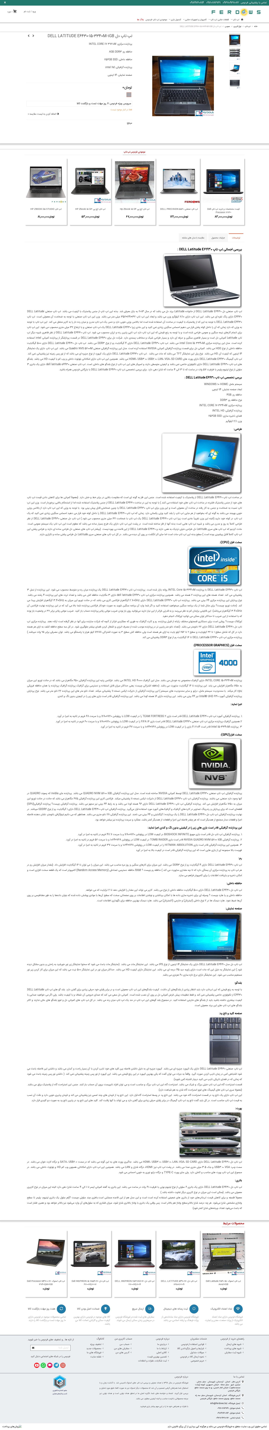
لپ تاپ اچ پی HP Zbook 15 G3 (90, 209)
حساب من (124, 1344)
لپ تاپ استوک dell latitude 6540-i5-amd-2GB (223, 1283)
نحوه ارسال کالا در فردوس (192, 1357)
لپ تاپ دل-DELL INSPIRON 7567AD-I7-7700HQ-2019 (134, 1283)
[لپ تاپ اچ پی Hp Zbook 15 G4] (135, 182)
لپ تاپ (236, 20)
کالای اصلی (161, 1353)
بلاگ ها (140, 20)
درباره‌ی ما (162, 1344)
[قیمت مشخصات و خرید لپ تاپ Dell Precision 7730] (223, 182)
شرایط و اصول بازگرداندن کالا (190, 1349)
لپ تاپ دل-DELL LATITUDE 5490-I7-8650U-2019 (179, 1283)
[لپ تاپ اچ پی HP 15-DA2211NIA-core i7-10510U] (28, 36)
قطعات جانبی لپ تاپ (219, 20)
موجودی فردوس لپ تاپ (134, 152)
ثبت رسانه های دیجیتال (175, 1309)
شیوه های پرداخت (232, 1349)
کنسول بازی (176, 20)
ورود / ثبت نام (30, 11)
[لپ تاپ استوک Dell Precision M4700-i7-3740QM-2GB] (46, 1254)
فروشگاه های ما (94, 1353)
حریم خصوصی (197, 1361)
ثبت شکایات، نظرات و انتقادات (152, 1361)
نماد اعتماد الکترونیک (221, 1309)
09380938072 (231, 3)
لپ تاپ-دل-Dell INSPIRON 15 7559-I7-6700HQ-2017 (90, 1283)
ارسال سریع (138, 1309)
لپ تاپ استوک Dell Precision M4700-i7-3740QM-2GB (46, 1283)
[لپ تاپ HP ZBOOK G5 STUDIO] (46, 182)
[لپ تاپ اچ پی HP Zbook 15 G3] (90, 182)
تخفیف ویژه (95, 1344)
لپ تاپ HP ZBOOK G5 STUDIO (45, 209)
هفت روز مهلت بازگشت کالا (41, 1309)
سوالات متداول (197, 1353)
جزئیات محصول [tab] (218, 238)
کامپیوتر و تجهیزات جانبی (196, 20)
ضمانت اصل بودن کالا (88, 1309)
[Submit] (33, 1348)
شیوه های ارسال (233, 1344)
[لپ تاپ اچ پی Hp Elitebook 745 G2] (33, 36)
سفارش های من (121, 1349)
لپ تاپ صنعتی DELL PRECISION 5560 (179, 209)
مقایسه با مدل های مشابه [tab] (193, 238)
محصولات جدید (93, 1349)
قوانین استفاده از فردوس (192, 1344)
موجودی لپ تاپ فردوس (156, 20)
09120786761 (213, 3)
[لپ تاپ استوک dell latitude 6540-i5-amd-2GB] (223, 1254)
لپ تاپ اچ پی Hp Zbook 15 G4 (134, 209)
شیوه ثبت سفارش (233, 1353)
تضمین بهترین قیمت (157, 1357)
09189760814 (197, 3)
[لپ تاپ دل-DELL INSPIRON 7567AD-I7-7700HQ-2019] (135, 1254)
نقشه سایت (95, 1357)
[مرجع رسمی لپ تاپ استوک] (236, 12)
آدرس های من (122, 1353)
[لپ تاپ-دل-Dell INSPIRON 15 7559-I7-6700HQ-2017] (90, 1254)
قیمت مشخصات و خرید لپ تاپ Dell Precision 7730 (223, 211)
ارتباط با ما (162, 1349)
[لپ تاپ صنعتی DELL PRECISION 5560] (179, 182)
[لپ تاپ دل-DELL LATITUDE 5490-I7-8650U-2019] (179, 1254)
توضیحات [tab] (236, 238)
